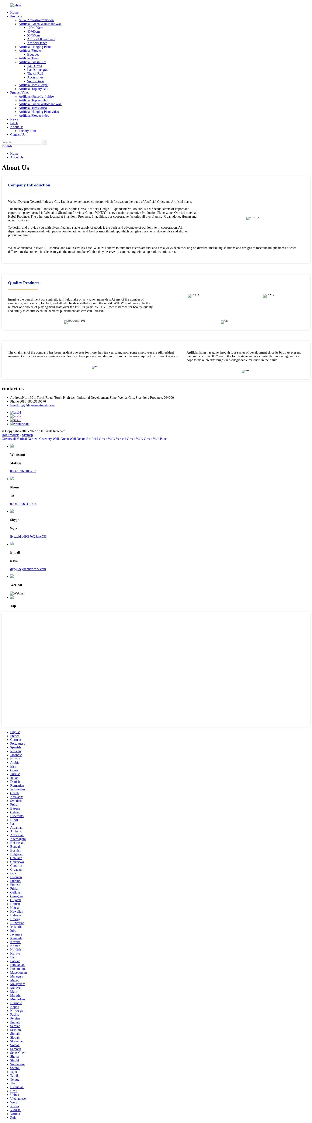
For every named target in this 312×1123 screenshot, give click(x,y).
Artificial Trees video (33, 108)
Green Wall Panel (155, 439)
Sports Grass (35, 81)
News (14, 119)
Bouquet (33, 54)
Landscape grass (38, 69)
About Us (16, 127)
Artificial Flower (30, 50)
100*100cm (35, 27)
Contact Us (17, 134)
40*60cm (33, 31)
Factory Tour (27, 131)
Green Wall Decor (72, 439)
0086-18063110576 (23, 504)
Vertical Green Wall (129, 439)
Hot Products (10, 435)
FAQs (14, 123)
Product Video (20, 92)
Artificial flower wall (41, 39)
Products (16, 16)
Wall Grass (34, 66)
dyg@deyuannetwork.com (28, 569)
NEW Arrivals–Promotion (36, 20)
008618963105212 (23, 471)
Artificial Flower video (34, 115)
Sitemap (27, 435)
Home (14, 12)
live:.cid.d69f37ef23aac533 (28, 536)
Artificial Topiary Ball (33, 89)
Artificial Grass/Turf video (36, 96)
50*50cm (33, 35)
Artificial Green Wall (100, 439)
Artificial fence (37, 43)
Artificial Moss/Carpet (33, 85)
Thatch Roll (35, 73)
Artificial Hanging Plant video (39, 111)
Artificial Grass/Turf (32, 62)
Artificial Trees (29, 58)
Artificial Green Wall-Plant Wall (40, 24)
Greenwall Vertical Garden (20, 439)
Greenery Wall (49, 439)
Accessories (35, 77)
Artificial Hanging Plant (35, 47)
